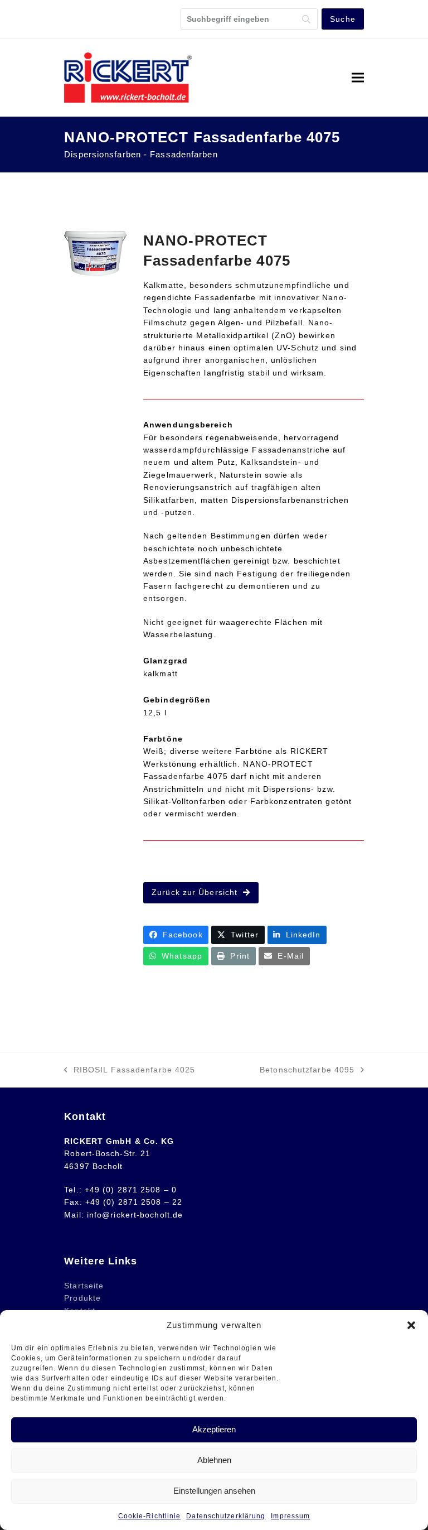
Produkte (82, 1297)
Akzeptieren (214, 1429)
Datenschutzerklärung (225, 1516)
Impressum (290, 1516)
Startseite (84, 1285)
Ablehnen (214, 1460)
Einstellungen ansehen (214, 1490)
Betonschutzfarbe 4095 (307, 1070)
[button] (411, 1325)
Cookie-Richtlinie (149, 1516)
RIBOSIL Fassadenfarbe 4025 (129, 1070)
